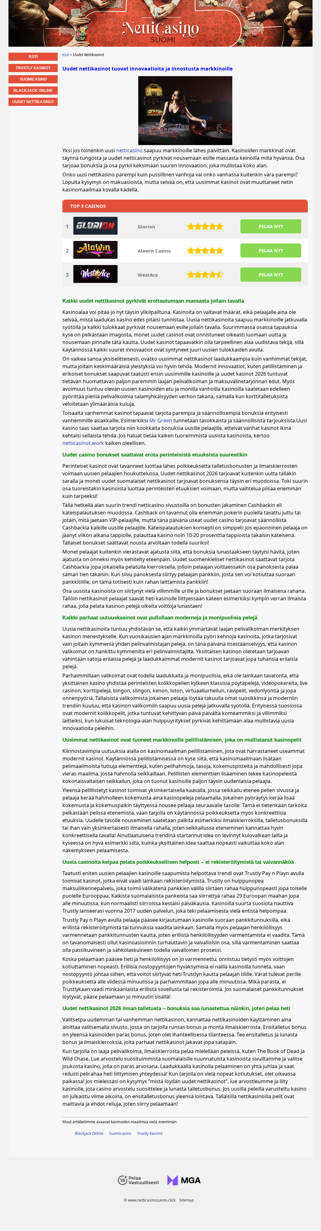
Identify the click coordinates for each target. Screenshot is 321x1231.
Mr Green (160, 420)
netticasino (129, 150)
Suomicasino (120, 1133)
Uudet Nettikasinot (33, 102)
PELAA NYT (271, 226)
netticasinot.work (83, 443)
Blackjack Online (89, 1133)
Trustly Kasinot (149, 1133)
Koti (33, 57)
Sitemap (186, 1200)
